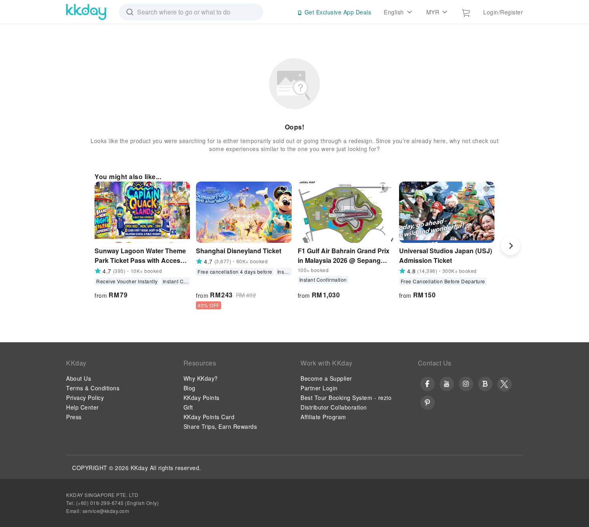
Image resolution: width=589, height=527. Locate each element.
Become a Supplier (326, 378)
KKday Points (202, 398)
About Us (78, 378)
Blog (190, 388)
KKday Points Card (209, 417)
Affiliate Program (323, 417)
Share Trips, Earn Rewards (220, 426)
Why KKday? (201, 378)
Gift (188, 407)
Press (74, 417)
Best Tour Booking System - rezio (346, 398)
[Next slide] (510, 245)
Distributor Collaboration (334, 407)
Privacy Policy (85, 398)
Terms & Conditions (92, 388)
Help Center (82, 407)
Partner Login (319, 388)
